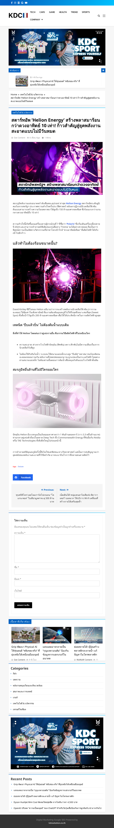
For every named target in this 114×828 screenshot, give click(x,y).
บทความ (17, 679)
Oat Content (19, 137)
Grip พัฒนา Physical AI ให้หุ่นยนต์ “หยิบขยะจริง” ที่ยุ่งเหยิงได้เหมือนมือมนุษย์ (25, 650)
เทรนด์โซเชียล (19, 709)
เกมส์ (15, 697)
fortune (20, 467)
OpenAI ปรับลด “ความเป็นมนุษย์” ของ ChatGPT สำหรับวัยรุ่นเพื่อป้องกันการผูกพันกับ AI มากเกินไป (57, 808)
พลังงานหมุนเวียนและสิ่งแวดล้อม (27, 685)
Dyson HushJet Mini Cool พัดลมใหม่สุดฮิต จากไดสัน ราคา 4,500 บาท (45, 802)
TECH (32, 12)
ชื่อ (16, 567)
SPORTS (86, 12)
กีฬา (15, 673)
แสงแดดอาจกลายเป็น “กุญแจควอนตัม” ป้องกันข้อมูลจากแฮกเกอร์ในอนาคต (47, 790)
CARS (42, 12)
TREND (74, 12)
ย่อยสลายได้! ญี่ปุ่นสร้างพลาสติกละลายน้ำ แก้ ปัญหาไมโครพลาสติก (86, 650)
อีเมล (17, 578)
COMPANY (35, 19)
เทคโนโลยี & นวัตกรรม (22, 112)
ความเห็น (19, 532)
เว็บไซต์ (18, 590)
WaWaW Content (84, 659)
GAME (52, 12)
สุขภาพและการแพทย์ (22, 691)
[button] (23, 477)
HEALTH (63, 12)
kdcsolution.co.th (57, 823)
